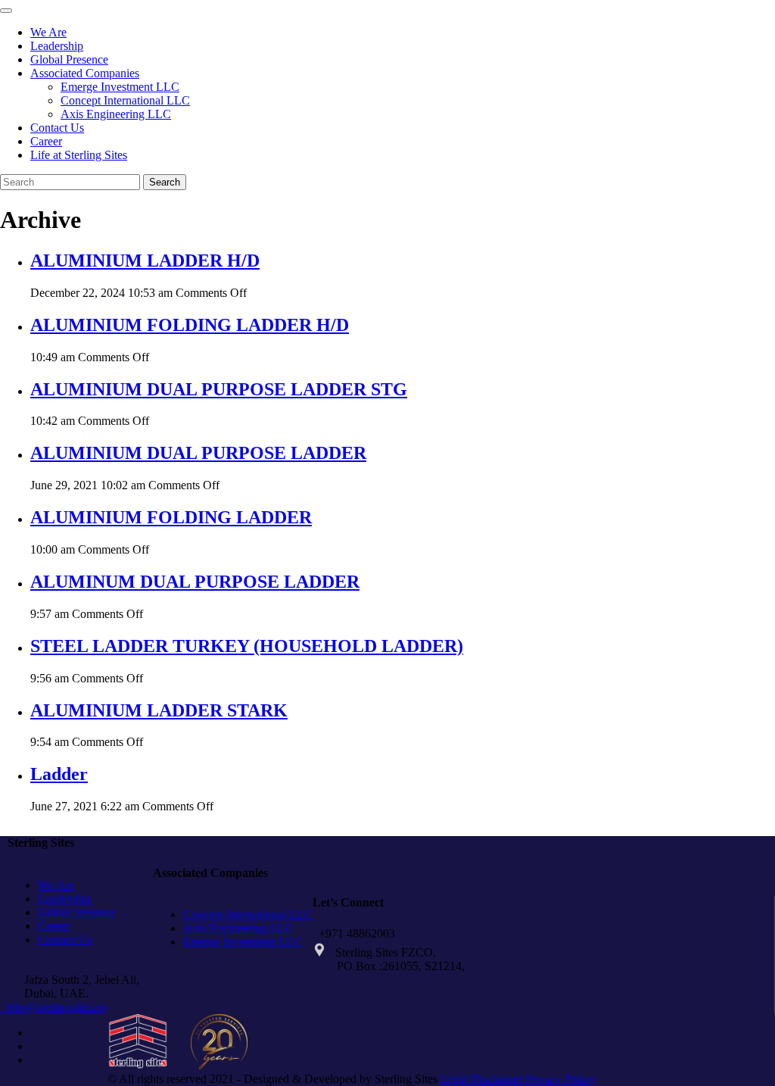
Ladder (59, 774)
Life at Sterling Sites (78, 154)
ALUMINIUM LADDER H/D (145, 260)
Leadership (56, 45)
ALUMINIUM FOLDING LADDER (171, 517)
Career (46, 141)
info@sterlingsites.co (53, 1006)
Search (164, 182)
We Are (48, 32)
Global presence (76, 912)
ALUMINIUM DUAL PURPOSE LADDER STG (218, 389)
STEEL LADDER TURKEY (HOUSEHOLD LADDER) (246, 646)
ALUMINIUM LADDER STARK (159, 710)
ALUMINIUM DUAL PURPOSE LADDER (198, 453)
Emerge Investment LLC (120, 86)
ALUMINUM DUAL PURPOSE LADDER (194, 581)
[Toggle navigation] (6, 10)
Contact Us (57, 127)
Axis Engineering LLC (116, 114)
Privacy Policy (560, 1078)
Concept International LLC (125, 100)
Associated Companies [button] (84, 73)
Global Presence (69, 59)
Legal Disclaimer (481, 1078)
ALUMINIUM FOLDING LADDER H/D (189, 325)
